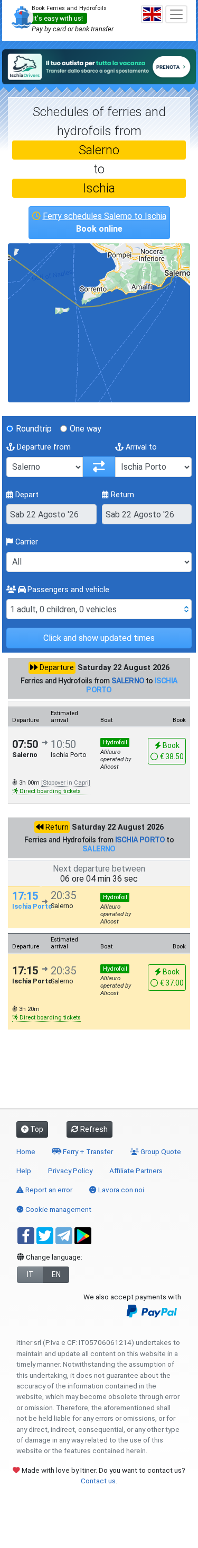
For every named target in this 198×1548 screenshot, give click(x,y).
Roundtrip (34, 429)
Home (25, 1151)
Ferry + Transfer (87, 1151)
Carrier (25, 542)
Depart (26, 494)
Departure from (43, 447)
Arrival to (140, 447)
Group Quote (160, 1151)
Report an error (48, 1189)
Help (23, 1170)
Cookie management (57, 1209)
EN (56, 1274)
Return (121, 494)
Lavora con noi (120, 1189)
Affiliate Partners (136, 1170)
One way (85, 429)
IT (30, 1274)
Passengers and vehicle (67, 589)
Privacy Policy (70, 1170)
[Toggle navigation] (176, 14)
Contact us (98, 1480)
